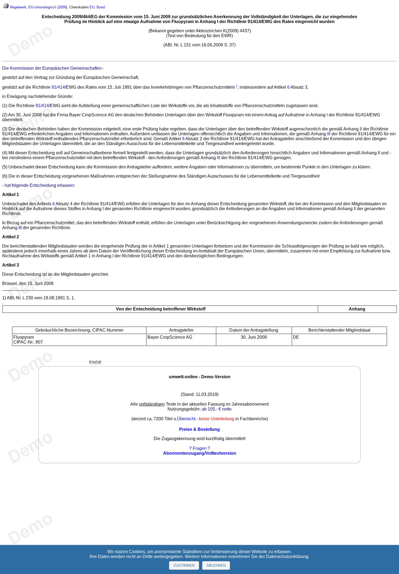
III (328, 134)
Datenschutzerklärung (287, 556)
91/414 (58, 87)
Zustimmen (184, 565)
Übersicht (186, 418)
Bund (101, 7)
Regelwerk (18, 7)
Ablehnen (216, 565)
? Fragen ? (199, 448)
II (361, 129)
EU (92, 7)
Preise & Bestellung (199, 429)
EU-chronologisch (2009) (47, 7)
